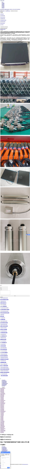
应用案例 (3, 3)
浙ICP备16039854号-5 (25, 464)
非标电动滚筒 (2, 389)
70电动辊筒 (1, 417)
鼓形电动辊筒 (2, 424)
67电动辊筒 (1, 418)
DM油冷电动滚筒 (4, 381)
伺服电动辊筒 (2, 425)
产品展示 (3, 9)
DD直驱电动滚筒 (2, 18)
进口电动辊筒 (2, 423)
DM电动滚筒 (2, 432)
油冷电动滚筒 (2, 390)
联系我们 (19, 9)
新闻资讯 (3, 5)
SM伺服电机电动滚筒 (3, 20)
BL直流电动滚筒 (2, 15)
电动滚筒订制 (2, 405)
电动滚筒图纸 (2, 409)
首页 (1, 9)
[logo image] (0, 378)
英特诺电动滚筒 (2, 403)
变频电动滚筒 (2, 394)
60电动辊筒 (1, 419)
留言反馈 (1, 29)
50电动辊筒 (1, 420)
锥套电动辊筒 (2, 427)
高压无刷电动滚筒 (2, 388)
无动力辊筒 (1, 24)
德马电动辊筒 (2, 410)
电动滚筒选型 (2, 406)
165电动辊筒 (2, 413)
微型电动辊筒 (2, 391)
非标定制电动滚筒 (2, 21)
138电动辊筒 (2, 414)
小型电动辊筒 (2, 392)
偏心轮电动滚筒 (2, 426)
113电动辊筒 (2, 415)
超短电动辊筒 (2, 396)
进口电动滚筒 (2, 401)
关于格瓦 (3, 6)
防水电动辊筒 (2, 395)
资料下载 (16, 9)
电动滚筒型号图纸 (2, 400)
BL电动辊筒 (2, 431)
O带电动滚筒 (2, 429)
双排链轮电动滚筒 (2, 428)
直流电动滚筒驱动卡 (3, 411)
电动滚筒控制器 (2, 23)
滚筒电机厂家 (2, 404)
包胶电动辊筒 (2, 422)
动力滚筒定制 (2, 408)
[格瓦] (2, 0)
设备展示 (3, 4)
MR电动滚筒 (2, 399)
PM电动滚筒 (2, 397)
